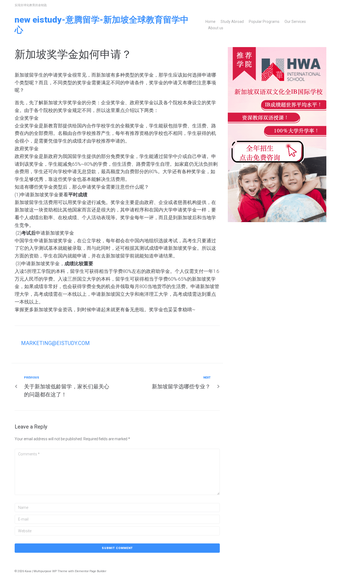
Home (210, 21)
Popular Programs (264, 21)
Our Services (295, 21)
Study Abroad (232, 21)
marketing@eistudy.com (55, 343)
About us (215, 28)
